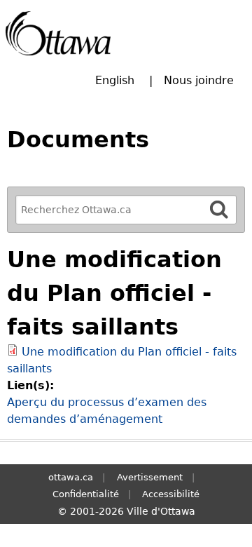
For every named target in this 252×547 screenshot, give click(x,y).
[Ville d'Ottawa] (58, 33)
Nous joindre (199, 80)
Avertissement (150, 477)
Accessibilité (171, 494)
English (114, 80)
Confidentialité (85, 494)
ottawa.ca (70, 477)
